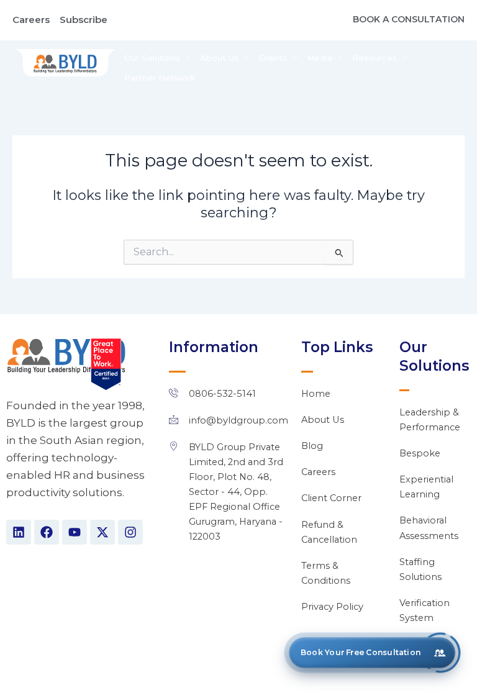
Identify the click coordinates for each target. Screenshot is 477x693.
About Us (219, 58)
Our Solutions (152, 58)
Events (272, 58)
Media (319, 58)
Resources (374, 58)
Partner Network (160, 78)
